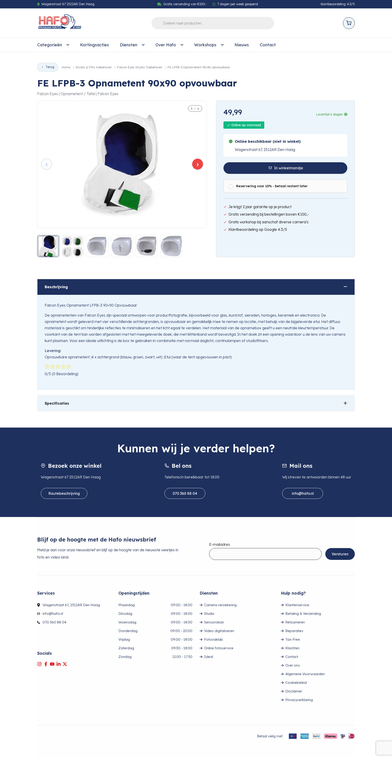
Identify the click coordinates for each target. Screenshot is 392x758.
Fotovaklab (213, 639)
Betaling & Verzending (303, 613)
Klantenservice (297, 605)
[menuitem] (53, 44)
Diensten (128, 44)
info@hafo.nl (303, 493)
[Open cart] (349, 23)
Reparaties (294, 631)
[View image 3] (97, 246)
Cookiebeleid (296, 682)
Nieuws (242, 44)
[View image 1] (48, 246)
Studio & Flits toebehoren (94, 67)
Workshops (205, 44)
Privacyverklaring (299, 700)
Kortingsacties (94, 44)
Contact (268, 44)
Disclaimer (293, 691)
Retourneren (295, 622)
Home (66, 67)
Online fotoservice (218, 648)
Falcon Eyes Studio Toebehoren (139, 67)
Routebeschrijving (64, 493)
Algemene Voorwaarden (305, 674)
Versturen (340, 554)
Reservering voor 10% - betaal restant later (272, 186)
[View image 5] (147, 246)
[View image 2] (73, 246)
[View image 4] (122, 246)
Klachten (292, 648)
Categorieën (49, 44)
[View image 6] (171, 246)
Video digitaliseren (219, 631)
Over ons (292, 665)
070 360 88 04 (185, 493)
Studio (209, 613)
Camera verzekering (220, 605)
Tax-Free (292, 639)
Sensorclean (214, 622)
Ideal (208, 657)
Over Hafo (165, 44)
